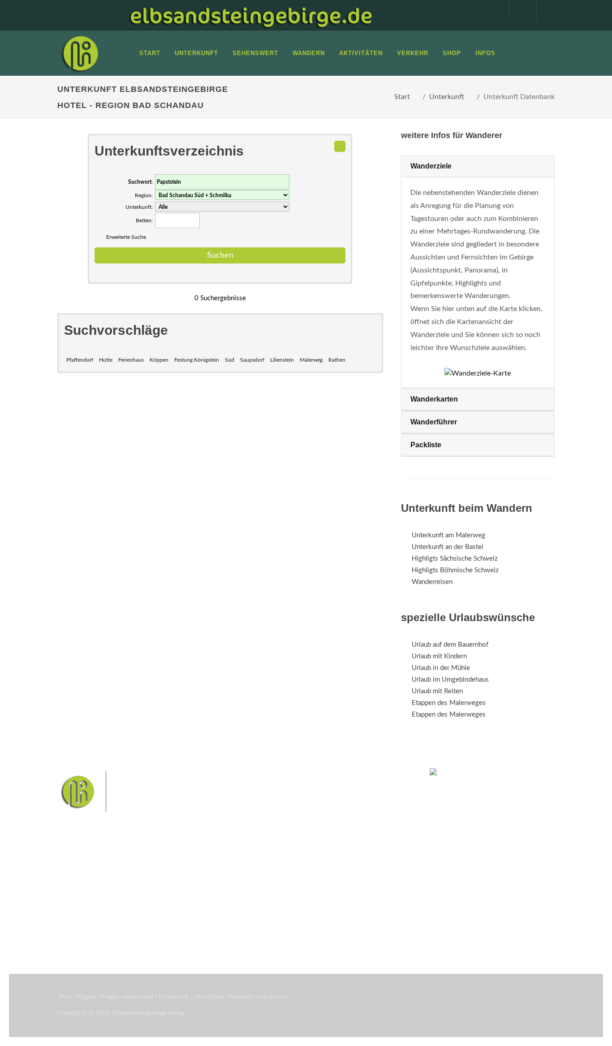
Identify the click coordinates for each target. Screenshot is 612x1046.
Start (402, 96)
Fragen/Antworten (94, 885)
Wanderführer (433, 422)
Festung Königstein (196, 360)
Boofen (311, 930)
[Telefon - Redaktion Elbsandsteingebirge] (518, 10)
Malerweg (311, 360)
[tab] (477, 166)
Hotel (161, 885)
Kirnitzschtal (247, 930)
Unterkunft (446, 96)
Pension (165, 897)
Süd (229, 360)
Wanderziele (431, 166)
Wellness (282, 930)
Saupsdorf (252, 360)
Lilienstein (282, 360)
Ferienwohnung (175, 908)
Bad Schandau (336, 902)
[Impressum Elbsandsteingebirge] (491, 10)
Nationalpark (304, 887)
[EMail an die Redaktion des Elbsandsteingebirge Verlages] (546, 10)
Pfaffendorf (79, 360)
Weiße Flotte (294, 902)
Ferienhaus (131, 360)
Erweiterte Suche (126, 237)
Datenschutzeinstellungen (529, 1008)
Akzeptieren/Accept (529, 985)
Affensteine (343, 887)
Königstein (332, 916)
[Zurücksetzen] (339, 146)
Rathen (336, 360)
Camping (166, 932)
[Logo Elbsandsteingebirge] (79, 53)
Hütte (105, 360)
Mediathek (83, 908)
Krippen (159, 360)
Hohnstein (297, 916)
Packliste (425, 445)
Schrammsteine (250, 902)
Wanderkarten (434, 399)
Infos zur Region (92, 897)
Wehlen (240, 916)
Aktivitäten (84, 932)
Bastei (238, 887)
